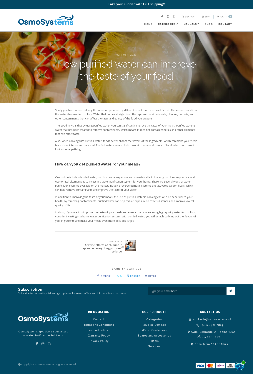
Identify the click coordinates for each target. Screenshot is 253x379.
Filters (154, 341)
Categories (167, 24)
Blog (209, 24)
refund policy (98, 330)
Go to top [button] (126, 246)
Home (148, 24)
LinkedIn (134, 276)
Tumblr (151, 276)
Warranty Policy (99, 335)
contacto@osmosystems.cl (211, 319)
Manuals (190, 24)
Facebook (105, 276)
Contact (225, 24)
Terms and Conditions (99, 325)
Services (154, 346)
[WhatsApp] (174, 16)
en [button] (206, 16)
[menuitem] (162, 16)
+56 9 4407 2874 (211, 325)
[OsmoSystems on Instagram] (168, 16)
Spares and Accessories (154, 335)
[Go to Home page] (46, 21)
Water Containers (154, 330)
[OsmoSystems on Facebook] (162, 16)
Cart (225, 16)
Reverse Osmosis (154, 325)
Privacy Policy (99, 341)
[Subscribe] (231, 291)
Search (189, 16)
